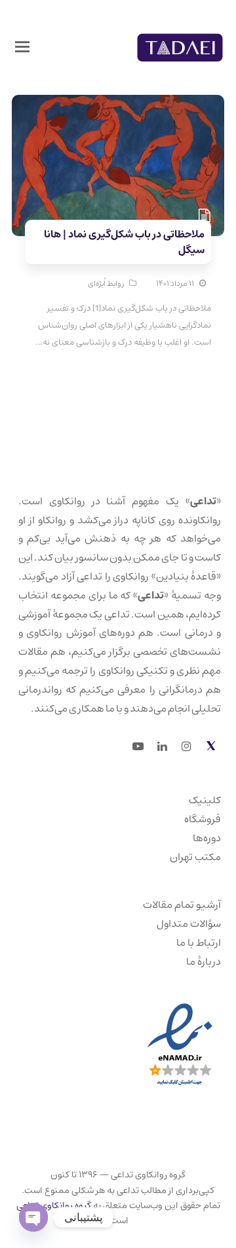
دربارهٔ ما (203, 961)
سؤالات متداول (189, 923)
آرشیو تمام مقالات (182, 904)
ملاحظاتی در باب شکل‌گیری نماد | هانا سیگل (124, 242)
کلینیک (205, 800)
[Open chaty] (33, 1217)
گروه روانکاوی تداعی (53, 1205)
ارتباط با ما (198, 942)
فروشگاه (202, 819)
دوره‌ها (207, 838)
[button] (22, 48)
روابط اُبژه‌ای (106, 283)
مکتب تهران (195, 857)
